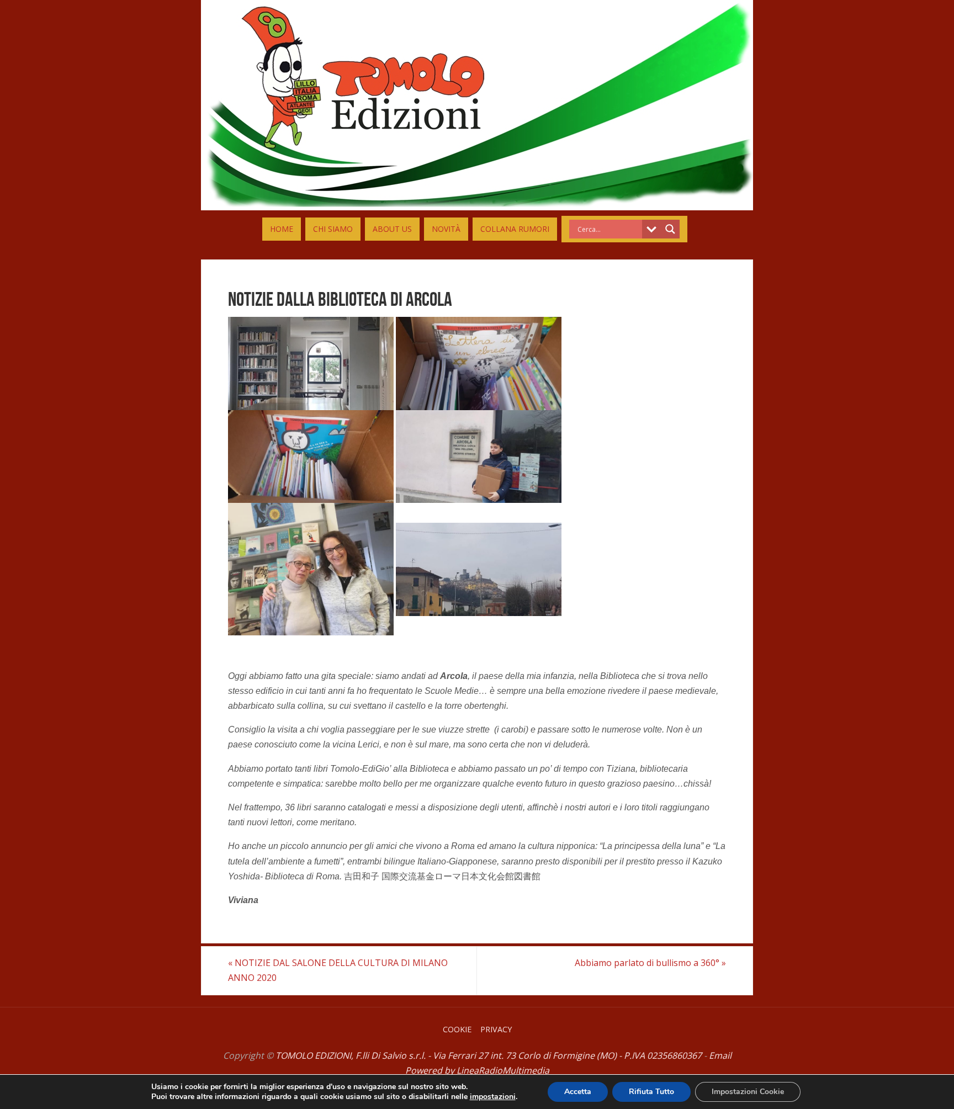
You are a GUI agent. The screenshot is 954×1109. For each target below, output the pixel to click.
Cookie (457, 1029)
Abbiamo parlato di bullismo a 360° (650, 963)
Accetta (577, 1091)
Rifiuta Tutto (651, 1091)
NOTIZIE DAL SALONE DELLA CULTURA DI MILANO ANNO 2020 (338, 970)
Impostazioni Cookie (748, 1091)
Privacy (496, 1029)
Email (720, 1055)
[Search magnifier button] (670, 229)
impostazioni (493, 1097)
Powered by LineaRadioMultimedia (477, 1070)
